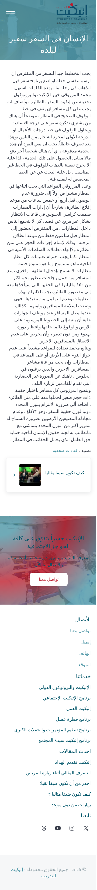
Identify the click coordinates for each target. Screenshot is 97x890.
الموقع (84, 664)
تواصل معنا (48, 579)
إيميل (86, 642)
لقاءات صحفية (65, 450)
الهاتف (84, 653)
